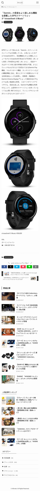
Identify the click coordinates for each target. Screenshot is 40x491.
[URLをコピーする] (35, 266)
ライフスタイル (11, 475)
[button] (4, 266)
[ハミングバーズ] (20, 2)
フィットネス (10, 462)
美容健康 (8, 458)
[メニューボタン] (37, 2)
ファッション (8, 22)
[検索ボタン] (2, 2)
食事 (7, 467)
